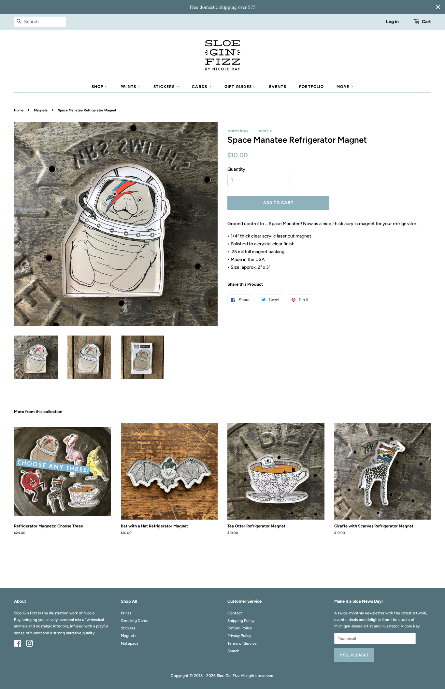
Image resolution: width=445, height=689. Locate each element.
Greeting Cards (134, 620)
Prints (129, 86)
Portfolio (311, 86)
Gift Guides (238, 86)
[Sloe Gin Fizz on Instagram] (29, 645)
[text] (222, 7)
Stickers (164, 86)
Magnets (41, 110)
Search (233, 651)
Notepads (129, 643)
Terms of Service (242, 643)
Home (18, 110)
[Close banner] (438, 7)
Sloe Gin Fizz (228, 675)
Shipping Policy (240, 620)
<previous (238, 131)
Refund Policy (239, 628)
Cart (426, 21)
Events (277, 86)
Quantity (236, 169)
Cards (200, 86)
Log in (392, 21)
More (344, 86)
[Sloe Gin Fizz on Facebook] (18, 645)
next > (265, 131)
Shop (98, 86)
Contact (234, 613)
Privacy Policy (239, 635)
